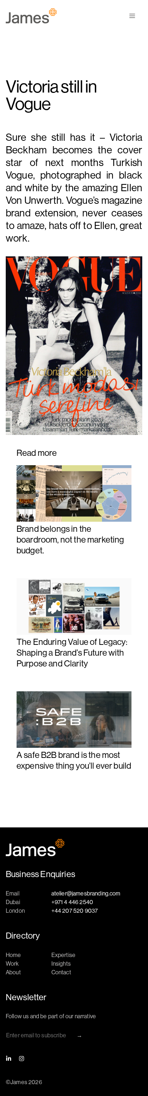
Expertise (63, 954)
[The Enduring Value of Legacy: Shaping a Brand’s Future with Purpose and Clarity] (74, 607)
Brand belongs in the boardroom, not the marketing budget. (70, 539)
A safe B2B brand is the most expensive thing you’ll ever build (74, 760)
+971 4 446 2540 (72, 902)
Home (13, 954)
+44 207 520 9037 (74, 910)
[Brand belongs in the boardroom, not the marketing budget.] (74, 494)
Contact (61, 972)
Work (12, 963)
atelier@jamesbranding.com (86, 893)
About (13, 972)
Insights (61, 963)
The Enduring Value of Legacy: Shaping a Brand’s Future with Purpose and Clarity (72, 652)
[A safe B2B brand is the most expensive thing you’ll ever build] (74, 720)
